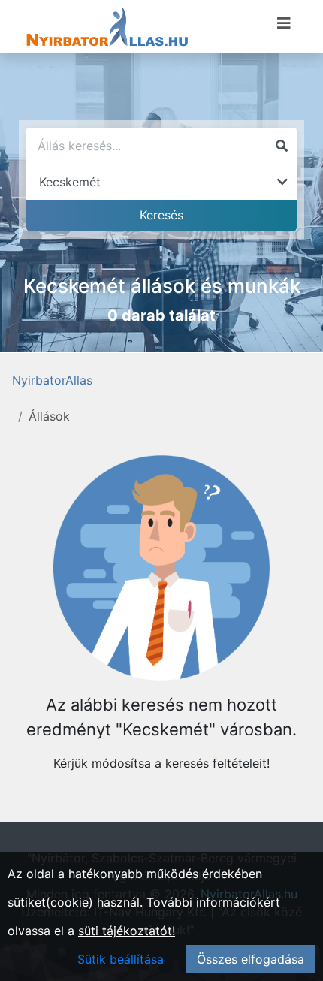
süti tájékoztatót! (126, 930)
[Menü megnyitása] (283, 23)
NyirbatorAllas (52, 380)
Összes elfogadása (250, 959)
